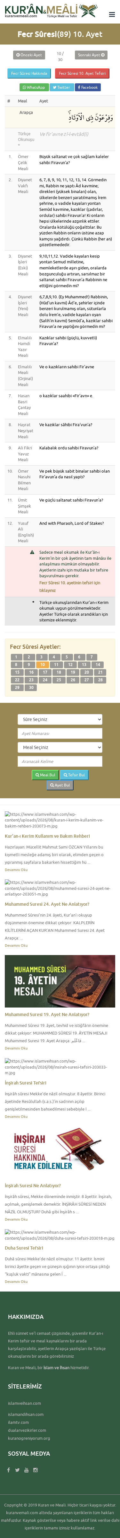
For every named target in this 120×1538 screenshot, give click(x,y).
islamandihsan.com (26, 1414)
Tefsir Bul (76, 774)
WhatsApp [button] (36, 87)
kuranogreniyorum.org (29, 1438)
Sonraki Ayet (89, 54)
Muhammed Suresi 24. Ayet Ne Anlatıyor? (47, 904)
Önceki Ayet (31, 54)
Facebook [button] (89, 87)
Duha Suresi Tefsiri (24, 1247)
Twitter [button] (63, 87)
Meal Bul (47, 774)
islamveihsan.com (24, 1403)
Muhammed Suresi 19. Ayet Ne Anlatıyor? (47, 1014)
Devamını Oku (16, 870)
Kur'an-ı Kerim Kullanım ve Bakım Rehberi (47, 836)
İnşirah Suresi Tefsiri (25, 1082)
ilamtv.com (18, 1422)
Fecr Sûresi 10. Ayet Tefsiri (82, 73)
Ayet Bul (62, 785)
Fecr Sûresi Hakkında (29, 73)
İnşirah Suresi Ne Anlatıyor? (33, 1185)
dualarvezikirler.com (27, 1430)
